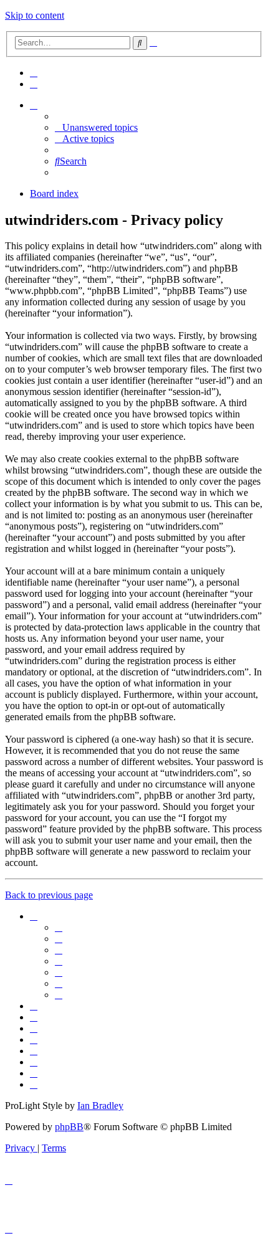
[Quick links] (33, 105)
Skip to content (34, 15)
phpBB (69, 1126)
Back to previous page (49, 895)
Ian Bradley (100, 1105)
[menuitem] (33, 72)
